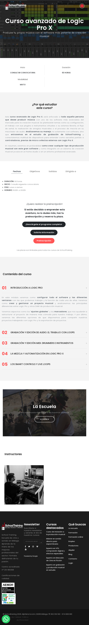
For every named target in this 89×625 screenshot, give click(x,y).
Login (70, 563)
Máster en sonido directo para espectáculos (53, 541)
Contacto (72, 559)
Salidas (53, 171)
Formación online (75, 537)
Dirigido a (71, 171)
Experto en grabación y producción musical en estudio (55, 567)
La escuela (73, 528)
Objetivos (35, 171)
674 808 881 (67, 614)
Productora (73, 545)
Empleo (71, 541)
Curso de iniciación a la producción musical (55, 533)
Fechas (17, 171)
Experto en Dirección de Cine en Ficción (55, 559)
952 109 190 (55, 614)
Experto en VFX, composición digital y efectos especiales (55, 551)
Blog (70, 554)
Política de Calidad (13, 617)
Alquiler (71, 550)
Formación (73, 532)
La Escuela (44, 419)
